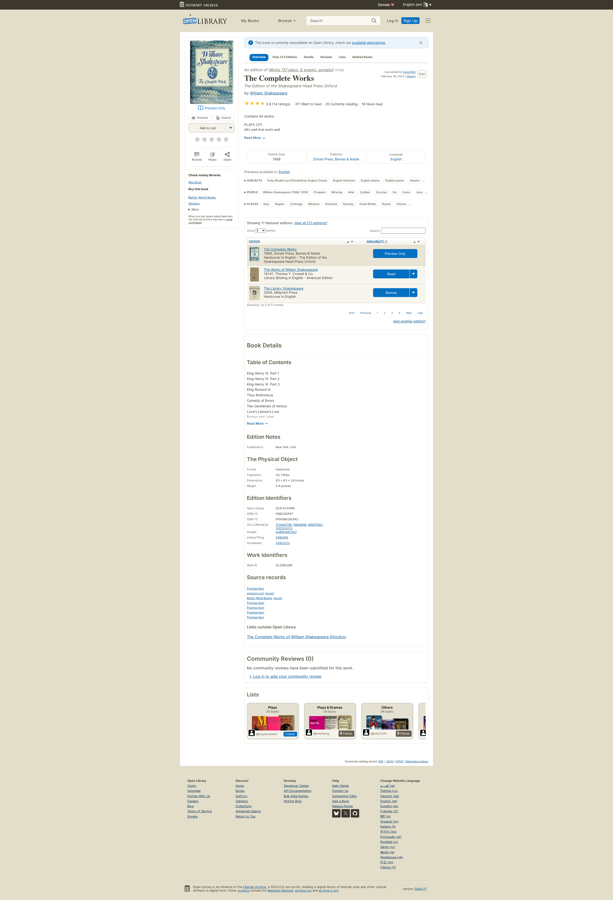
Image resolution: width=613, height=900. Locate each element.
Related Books (362, 57)
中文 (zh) (386, 862)
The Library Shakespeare (283, 288)
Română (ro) (389, 842)
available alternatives (368, 43)
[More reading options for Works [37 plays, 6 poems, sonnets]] (230, 127)
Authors (241, 796)
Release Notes (342, 806)
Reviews (326, 57)
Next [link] (409, 313)
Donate (386, 5)
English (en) (388, 801)
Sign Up (410, 20)
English (396, 159)
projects (244, 890)
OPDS (399, 761)
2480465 (282, 537)
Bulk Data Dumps (296, 796)
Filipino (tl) (388, 867)
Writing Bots (293, 801)
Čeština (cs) (389, 791)
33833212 (283, 543)
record (269, 593)
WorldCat (195, 182)
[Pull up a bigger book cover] (211, 102)
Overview (259, 57)
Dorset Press (323, 159)
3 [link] (392, 313)
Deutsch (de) (389, 796)
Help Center (340, 786)
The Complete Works (280, 249)
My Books (250, 20)
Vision (191, 786)
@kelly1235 (378, 733)
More (195, 209)
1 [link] (377, 313)
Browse (285, 20)
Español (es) (389, 806)
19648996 (299, 524)
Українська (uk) (391, 857)
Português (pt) (391, 837)
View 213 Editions (284, 57)
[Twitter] (345, 813)
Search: (375, 231)
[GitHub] (355, 813)
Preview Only (215, 108)
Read (391, 274)
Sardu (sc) (387, 847)
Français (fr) (389, 811)
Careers (193, 801)
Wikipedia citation (416, 761)
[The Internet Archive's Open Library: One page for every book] (205, 21)
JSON (389, 761)
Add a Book (340, 801)
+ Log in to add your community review (285, 676)
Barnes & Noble (347, 159)
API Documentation (297, 791)
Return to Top (245, 816)
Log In (392, 20)
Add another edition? (409, 321)
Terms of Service (199, 811)
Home (240, 786)
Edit (422, 74)
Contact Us (340, 791)
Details (309, 57)
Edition (254, 241)
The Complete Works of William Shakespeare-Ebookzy (296, 636)
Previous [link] (365, 313)
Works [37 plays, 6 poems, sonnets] (301, 69)
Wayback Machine (280, 890)
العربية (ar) (387, 786)
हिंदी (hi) (385, 816)
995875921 (315, 524)
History (411, 76)
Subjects (242, 801)
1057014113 (284, 528)
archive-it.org (329, 890)
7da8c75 (420, 889)
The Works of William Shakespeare (291, 270)
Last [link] (420, 313)
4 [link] (399, 313)
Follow (290, 734)
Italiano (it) (388, 826)
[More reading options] (413, 273)
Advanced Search (248, 811)
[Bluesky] (336, 813)
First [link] (352, 313)
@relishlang (321, 733)
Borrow (391, 293)
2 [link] (385, 313)
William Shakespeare (268, 93)
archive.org (303, 890)
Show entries (261, 230)
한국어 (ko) (388, 831)
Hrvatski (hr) (389, 821)
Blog (190, 806)
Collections (244, 806)
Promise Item (255, 588)
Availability (377, 241)
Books (240, 791)
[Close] (421, 42)
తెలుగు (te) (387, 852)
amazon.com (255, 593)
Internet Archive (254, 887)
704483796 (284, 524)
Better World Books (202, 197)
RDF (381, 761)
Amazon (194, 203)
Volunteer (194, 791)
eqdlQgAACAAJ (286, 532)
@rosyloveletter (266, 734)
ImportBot (409, 72)
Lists (342, 57)
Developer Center (296, 786)
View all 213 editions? (310, 223)
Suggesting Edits (344, 796)
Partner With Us (198, 796)
